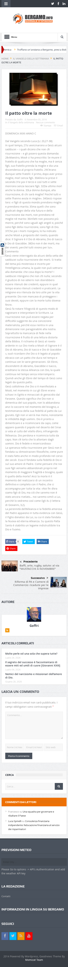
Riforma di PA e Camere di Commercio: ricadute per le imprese (31, 585)
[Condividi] (2, 249)
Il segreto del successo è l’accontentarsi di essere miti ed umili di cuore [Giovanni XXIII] (32, 663)
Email (60, 125)
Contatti (5, 896)
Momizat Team (34, 960)
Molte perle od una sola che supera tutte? (31, 653)
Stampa (47, 125)
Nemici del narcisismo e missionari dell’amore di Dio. (33, 675)
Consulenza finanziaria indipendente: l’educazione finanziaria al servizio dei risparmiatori (34, 825)
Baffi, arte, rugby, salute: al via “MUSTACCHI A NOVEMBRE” (39, 567)
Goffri (20, 119)
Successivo (38, 578)
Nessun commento (45, 122)
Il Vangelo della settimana (21, 122)
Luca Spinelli (14, 821)
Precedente (30, 561)
